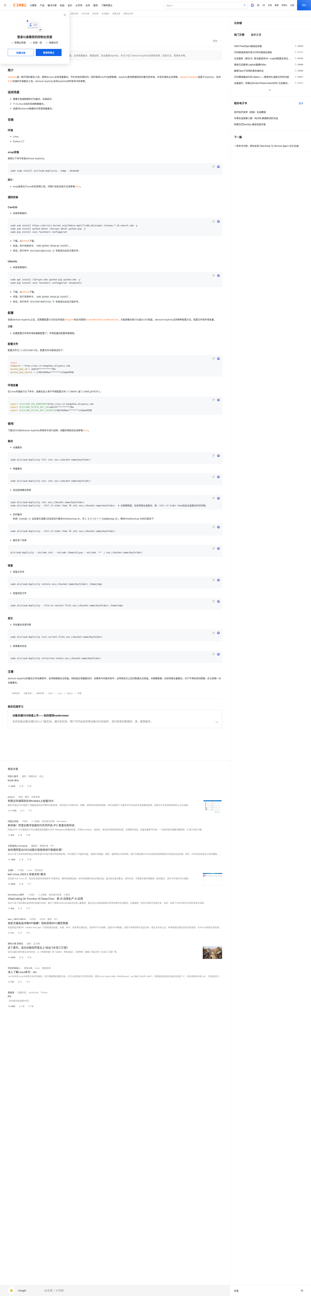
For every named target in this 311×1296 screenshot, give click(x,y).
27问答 (60, 1290)
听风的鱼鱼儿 (14, 967)
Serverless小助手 (16, 894)
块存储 (95, 13)
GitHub (25, 240)
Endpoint (69, 319)
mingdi (22, 1290)
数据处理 (44, 845)
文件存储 (85, 13)
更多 (301, 103)
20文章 (48, 1290)
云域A (10, 870)
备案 (277, 5)
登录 (304, 5)
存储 (79, 693)
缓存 (24, 776)
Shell (50, 693)
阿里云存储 (13, 821)
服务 (95, 5)
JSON (42, 919)
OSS (10, 81)
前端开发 (22, 992)
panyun (11, 796)
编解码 (34, 845)
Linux (59, 693)
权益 (62, 5)
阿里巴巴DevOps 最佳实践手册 (250, 124)
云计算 (36, 943)
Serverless (62, 821)
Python (70, 693)
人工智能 (35, 821)
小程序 (67, 894)
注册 (292, 5)
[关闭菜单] (5, 5)
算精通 (11, 992)
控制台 (284, 5)
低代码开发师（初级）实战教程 (250, 112)
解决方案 (52, 5)
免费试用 (116, 13)
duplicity (12, 76)
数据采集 (28, 967)
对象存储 (74, 13)
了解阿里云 (106, 5)
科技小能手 (13, 776)
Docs (77, 186)
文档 (270, 5)
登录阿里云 (48, 52)
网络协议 (33, 776)
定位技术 (39, 870)
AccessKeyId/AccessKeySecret (101, 319)
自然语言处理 (48, 821)
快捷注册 (20, 52)
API (52, 845)
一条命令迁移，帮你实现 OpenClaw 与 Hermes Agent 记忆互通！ (267, 145)
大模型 (33, 5)
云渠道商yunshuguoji (17, 845)
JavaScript (34, 992)
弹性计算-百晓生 (15, 943)
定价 (70, 5)
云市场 (78, 5)
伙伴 (88, 5)
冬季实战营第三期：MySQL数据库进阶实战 (256, 118)
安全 (41, 776)
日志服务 (105, 13)
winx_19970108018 (17, 919)
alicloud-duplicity (189, 76)
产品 (42, 5)
